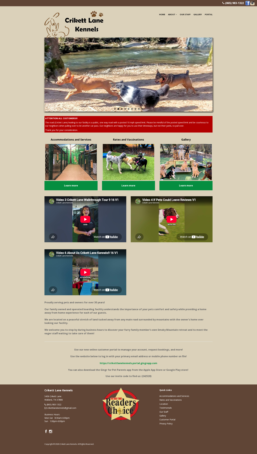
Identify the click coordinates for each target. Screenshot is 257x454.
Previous (41, 74)
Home (162, 14)
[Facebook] (247, 2)
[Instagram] (252, 2)
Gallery (197, 14)
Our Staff (185, 14)
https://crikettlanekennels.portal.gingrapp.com (128, 363)
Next (215, 74)
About (172, 14)
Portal (209, 14)
